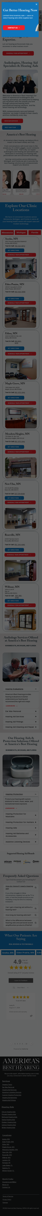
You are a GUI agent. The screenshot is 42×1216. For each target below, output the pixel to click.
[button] (36, 4)
